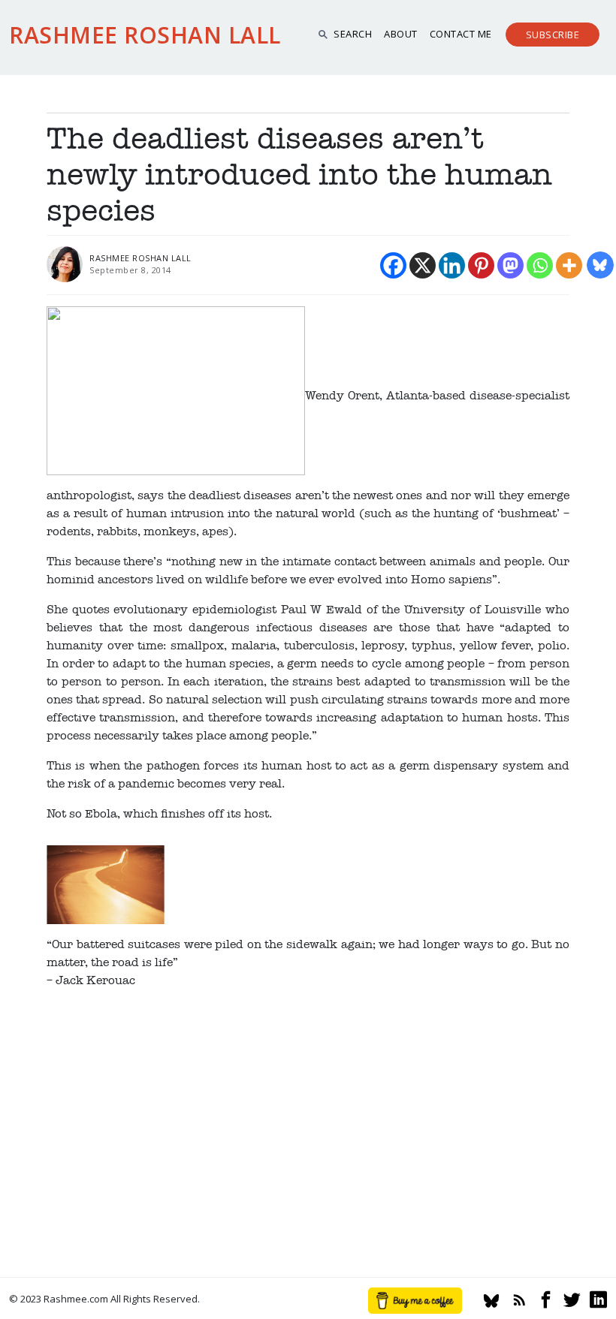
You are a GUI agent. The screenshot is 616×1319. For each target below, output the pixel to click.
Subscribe (553, 34)
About (401, 34)
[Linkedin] (452, 265)
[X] (422, 265)
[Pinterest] (481, 265)
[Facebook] (393, 265)
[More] (569, 265)
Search (353, 34)
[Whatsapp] (540, 265)
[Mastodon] (510, 265)
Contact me (461, 34)
